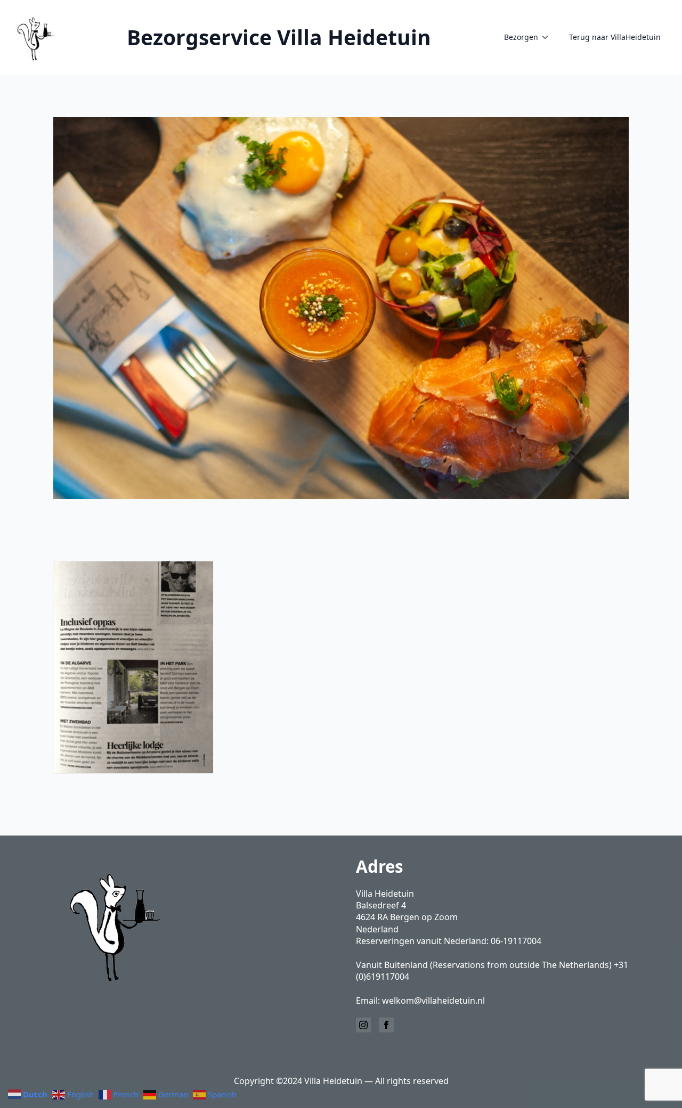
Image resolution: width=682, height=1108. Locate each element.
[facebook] (386, 1025)
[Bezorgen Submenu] (548, 37)
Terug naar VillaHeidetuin (615, 37)
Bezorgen (521, 37)
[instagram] (363, 1025)
